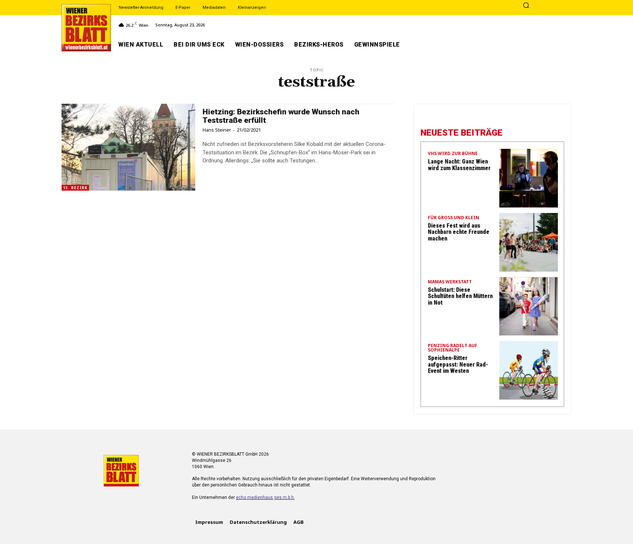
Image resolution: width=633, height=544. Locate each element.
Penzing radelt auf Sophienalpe (452, 348)
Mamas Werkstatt (450, 282)
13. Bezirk (75, 187)
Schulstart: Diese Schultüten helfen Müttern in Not (460, 296)
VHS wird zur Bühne (453, 154)
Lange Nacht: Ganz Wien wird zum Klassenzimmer (459, 165)
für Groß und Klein (453, 218)
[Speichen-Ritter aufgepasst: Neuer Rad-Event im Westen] (528, 370)
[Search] (526, 6)
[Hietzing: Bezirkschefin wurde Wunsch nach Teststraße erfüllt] (128, 147)
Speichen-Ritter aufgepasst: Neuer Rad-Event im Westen (458, 364)
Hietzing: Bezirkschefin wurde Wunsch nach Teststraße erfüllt (281, 116)
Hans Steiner (217, 129)
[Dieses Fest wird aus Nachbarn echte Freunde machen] (528, 242)
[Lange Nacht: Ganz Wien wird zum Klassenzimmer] (528, 178)
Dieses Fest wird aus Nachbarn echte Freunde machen (458, 232)
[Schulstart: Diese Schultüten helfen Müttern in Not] (528, 306)
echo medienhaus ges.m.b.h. (265, 497)
